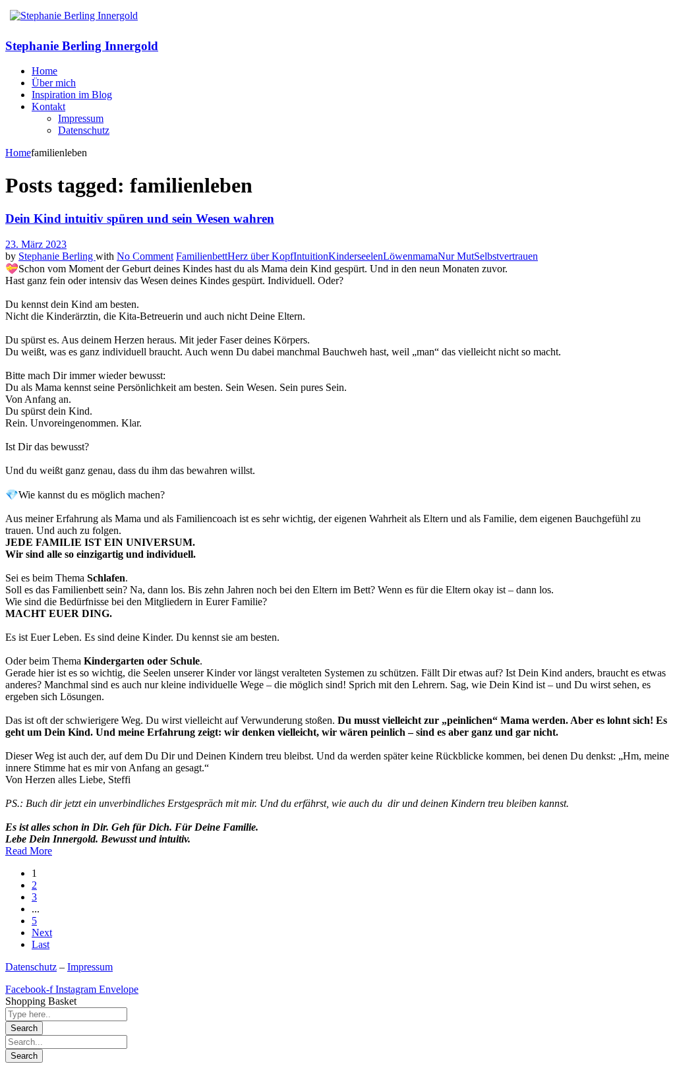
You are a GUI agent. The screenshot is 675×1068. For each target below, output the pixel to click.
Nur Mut (456, 256)
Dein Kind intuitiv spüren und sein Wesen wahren (139, 218)
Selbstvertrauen (506, 256)
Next (42, 932)
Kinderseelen (355, 256)
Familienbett (201, 256)
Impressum (90, 966)
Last (40, 944)
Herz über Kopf (260, 256)
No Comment (145, 256)
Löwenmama (410, 256)
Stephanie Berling (57, 256)
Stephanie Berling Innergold (81, 46)
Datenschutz (31, 966)
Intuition (310, 256)
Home (18, 152)
